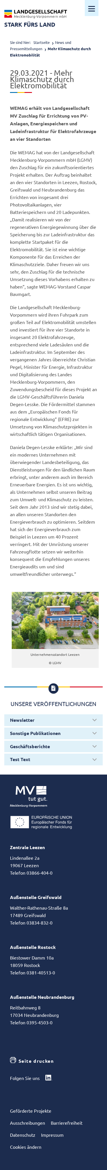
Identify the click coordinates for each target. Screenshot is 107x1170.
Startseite (41, 42)
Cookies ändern (25, 1147)
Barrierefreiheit (66, 1123)
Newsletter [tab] (22, 720)
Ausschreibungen (27, 1123)
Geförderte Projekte (30, 1111)
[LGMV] (35, 14)
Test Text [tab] (20, 759)
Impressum (52, 1135)
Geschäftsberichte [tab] (30, 746)
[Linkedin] (48, 1078)
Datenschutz (22, 1135)
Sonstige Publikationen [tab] (35, 733)
